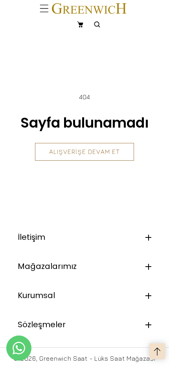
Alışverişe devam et (84, 151)
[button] (44, 8)
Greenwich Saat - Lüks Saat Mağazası (97, 358)
